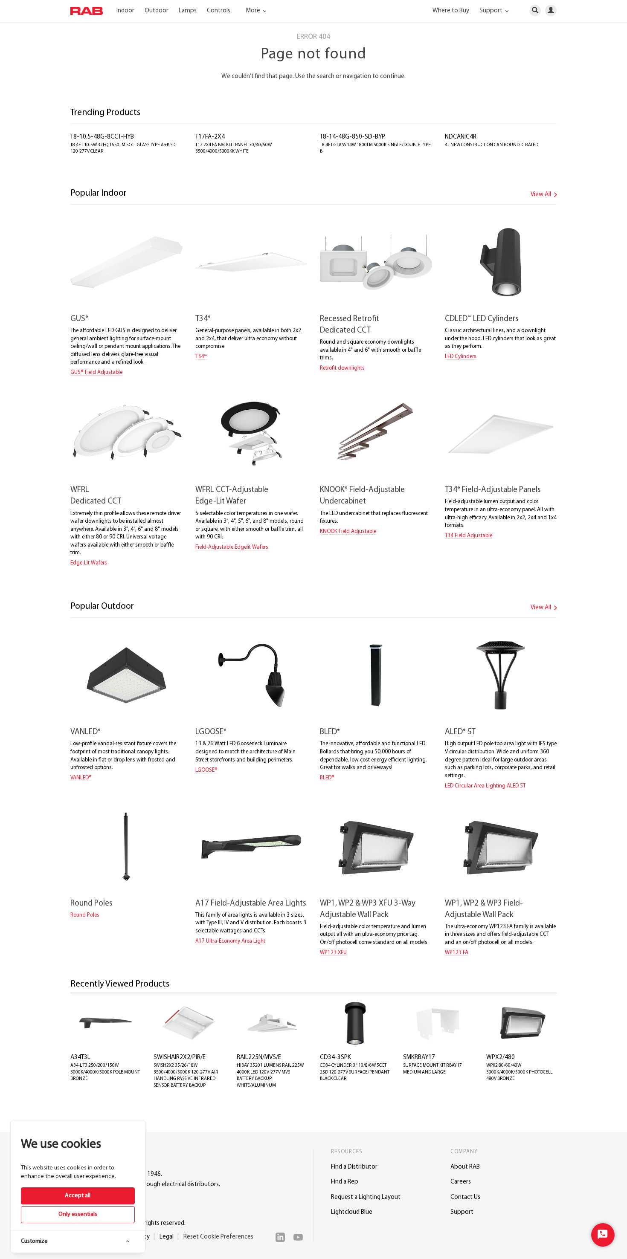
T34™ (201, 356)
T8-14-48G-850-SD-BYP (352, 137)
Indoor (125, 11)
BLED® (327, 778)
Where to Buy (451, 11)
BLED (330, 732)
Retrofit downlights (342, 368)
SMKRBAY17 (419, 1057)
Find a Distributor (354, 1167)
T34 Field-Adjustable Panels (492, 490)
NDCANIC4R (460, 137)
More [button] (253, 11)
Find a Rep (344, 1182)
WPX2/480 (500, 1057)
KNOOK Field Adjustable (348, 531)
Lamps (188, 11)
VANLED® (81, 778)
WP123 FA (456, 952)
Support (461, 1212)
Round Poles (91, 904)
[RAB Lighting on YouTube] (300, 1237)
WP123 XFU (333, 952)
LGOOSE (210, 732)
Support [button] (491, 11)
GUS (79, 319)
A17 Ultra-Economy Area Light (230, 941)
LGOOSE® (206, 770)
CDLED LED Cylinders (481, 319)
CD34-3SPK (335, 1057)
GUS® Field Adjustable (96, 372)
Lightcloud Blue (351, 1212)
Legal (167, 1237)
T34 (203, 319)
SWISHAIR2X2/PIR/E (180, 1057)
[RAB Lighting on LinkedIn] (282, 1237)
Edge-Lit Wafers (88, 563)
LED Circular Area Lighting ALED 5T (485, 786)
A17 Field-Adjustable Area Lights (250, 904)
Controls (218, 11)
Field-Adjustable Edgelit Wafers (231, 547)
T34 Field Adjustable (468, 535)
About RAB (465, 1167)
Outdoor (156, 11)
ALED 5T (460, 732)
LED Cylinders (460, 356)
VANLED (85, 732)
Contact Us (465, 1197)
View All (541, 194)
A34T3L (80, 1057)
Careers (460, 1182)
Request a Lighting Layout (366, 1197)
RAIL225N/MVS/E (259, 1057)
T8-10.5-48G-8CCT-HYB (102, 137)
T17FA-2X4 (210, 137)
